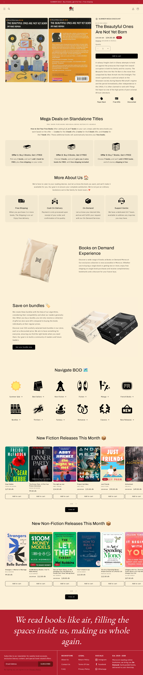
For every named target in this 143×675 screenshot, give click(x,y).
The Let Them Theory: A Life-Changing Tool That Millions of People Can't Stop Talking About (63, 571)
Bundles (15, 420)
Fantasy (59, 420)
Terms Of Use (83, 664)
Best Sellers (37, 397)
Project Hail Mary (83, 484)
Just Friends (105, 484)
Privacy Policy (84, 669)
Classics (103, 420)
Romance (81, 420)
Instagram (102, 660)
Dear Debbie (9, 484)
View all (71, 509)
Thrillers (37, 420)
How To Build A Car (83, 569)
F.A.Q (63, 669)
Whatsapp (102, 669)
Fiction (81, 397)
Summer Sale (15, 397)
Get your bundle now (24, 347)
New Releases (126, 420)
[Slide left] (67, 503)
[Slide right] (76, 503)
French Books (126, 397)
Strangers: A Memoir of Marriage (16, 569)
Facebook (102, 664)
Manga (103, 397)
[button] (4, 9)
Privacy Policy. (35, 670)
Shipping (98, 40)
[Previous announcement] (4, 2)
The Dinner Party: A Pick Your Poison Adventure (39, 485)
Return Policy (83, 660)
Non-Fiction (59, 397)
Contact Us (65, 664)
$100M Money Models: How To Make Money (39, 570)
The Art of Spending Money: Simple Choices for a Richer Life (111, 570)
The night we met (58, 484)
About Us (65, 660)
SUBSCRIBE (45, 664)
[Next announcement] (139, 2)
